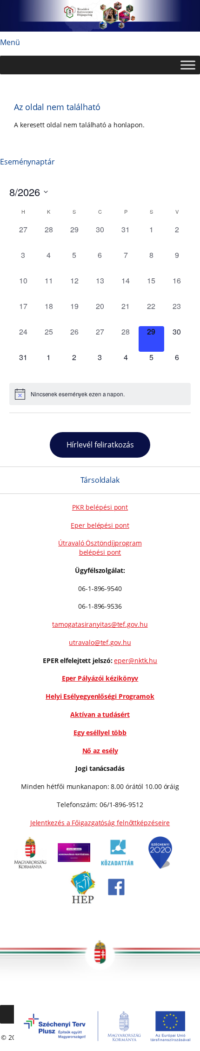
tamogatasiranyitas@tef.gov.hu (99, 624)
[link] (30, 866)
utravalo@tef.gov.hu (100, 642)
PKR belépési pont (100, 507)
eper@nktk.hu (135, 660)
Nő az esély (100, 750)
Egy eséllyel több (100, 732)
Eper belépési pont (100, 525)
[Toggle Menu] (187, 65)
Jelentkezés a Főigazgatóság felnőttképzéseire (100, 822)
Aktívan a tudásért (99, 714)
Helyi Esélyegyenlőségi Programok (100, 696)
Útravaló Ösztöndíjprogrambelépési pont (100, 548)
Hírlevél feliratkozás (100, 445)
